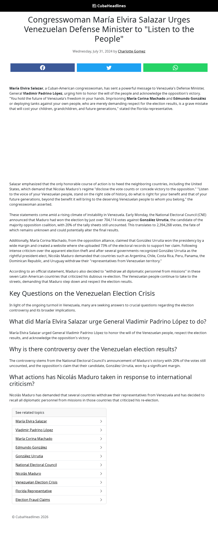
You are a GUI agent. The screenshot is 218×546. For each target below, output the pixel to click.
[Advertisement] (109, 146)
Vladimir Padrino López (34, 430)
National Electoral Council (36, 464)
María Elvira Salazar (31, 421)
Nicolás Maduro (28, 473)
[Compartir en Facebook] (42, 67)
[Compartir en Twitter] (109, 67)
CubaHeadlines (111, 5)
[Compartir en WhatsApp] (175, 67)
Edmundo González (31, 447)
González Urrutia (29, 456)
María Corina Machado (34, 438)
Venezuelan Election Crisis (36, 482)
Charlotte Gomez (131, 51)
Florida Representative (34, 491)
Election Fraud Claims (33, 499)
